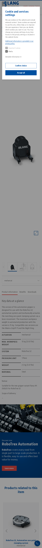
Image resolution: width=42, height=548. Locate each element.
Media (11, 51)
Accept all (21, 73)
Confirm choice (21, 65)
